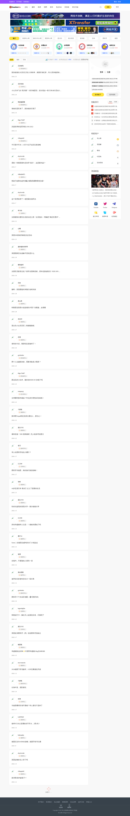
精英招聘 (65, 802)
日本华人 (23, 86)
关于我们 (19, 2)
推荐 (11, 59)
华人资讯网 (65, 810)
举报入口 (89, 802)
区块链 (67, 7)
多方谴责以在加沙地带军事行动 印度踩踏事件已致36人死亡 (111, 193)
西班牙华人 (24, 448)
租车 (51, 7)
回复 (24, 59)
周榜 (110, 102)
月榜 (115, 102)
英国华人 (23, 502)
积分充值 (75, 7)
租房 (39, 7)
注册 (108, 72)
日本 (93, 38)
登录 (117, 7)
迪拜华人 (23, 575)
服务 (33, 7)
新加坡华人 (24, 68)
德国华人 (23, 539)
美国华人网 (25, 38)
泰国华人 (23, 322)
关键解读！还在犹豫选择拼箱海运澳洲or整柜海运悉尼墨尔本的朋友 (105, 86)
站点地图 (57, 802)
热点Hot (59, 7)
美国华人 (23, 123)
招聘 (45, 7)
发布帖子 (98, 94)
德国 (116, 38)
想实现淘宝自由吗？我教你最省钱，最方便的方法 (110, 124)
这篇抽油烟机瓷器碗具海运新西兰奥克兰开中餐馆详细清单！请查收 (105, 79)
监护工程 (81, 802)
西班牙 (105, 38)
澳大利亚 (71, 38)
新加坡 (82, 38)
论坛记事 (73, 802)
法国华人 (23, 213)
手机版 (75, 810)
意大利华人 (24, 394)
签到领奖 (112, 94)
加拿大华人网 (37, 38)
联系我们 (26, 2)
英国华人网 (48, 38)
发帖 (108, 7)
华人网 (60, 812)
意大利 (60, 38)
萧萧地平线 (84, 59)
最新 (18, 59)
